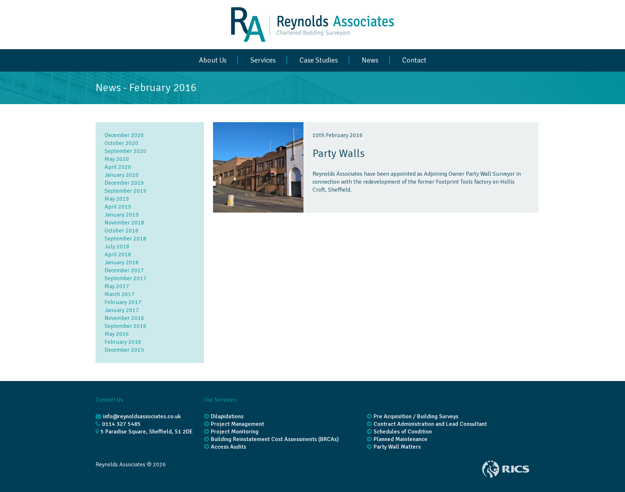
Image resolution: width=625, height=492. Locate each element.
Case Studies (318, 60)
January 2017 (122, 310)
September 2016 (125, 326)
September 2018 (125, 238)
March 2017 (120, 294)
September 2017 (125, 278)
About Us (212, 60)
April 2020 (118, 167)
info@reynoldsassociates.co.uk (142, 416)
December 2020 (124, 135)
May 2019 (117, 198)
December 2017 (124, 270)
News (370, 60)
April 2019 (118, 206)
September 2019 (125, 190)
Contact (414, 60)
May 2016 (117, 334)
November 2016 (124, 318)
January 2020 (122, 175)
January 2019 (122, 214)
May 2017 (117, 286)
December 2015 (124, 350)
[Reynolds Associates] (312, 45)
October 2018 (122, 230)
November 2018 (124, 222)
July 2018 (117, 246)
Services (263, 60)
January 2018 (122, 262)
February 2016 (123, 342)
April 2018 (118, 254)
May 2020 (117, 159)
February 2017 (123, 302)
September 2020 (125, 151)
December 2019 (124, 183)
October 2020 (122, 143)
